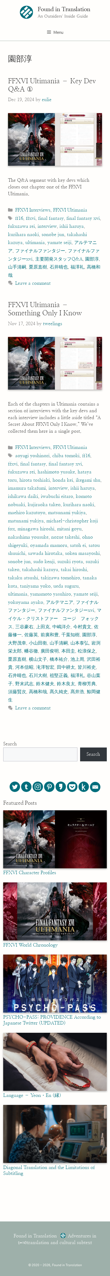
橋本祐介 (59, 659)
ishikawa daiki (23, 496)
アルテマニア (59, 602)
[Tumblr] (26, 787)
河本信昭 (24, 667)
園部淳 (92, 259)
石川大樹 (38, 675)
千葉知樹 (70, 635)
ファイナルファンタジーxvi (66, 610)
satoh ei (78, 545)
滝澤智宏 (45, 667)
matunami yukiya (26, 521)
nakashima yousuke (28, 537)
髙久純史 (59, 691)
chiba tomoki (66, 455)
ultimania (35, 242)
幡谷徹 (31, 651)
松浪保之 (87, 651)
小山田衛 (38, 643)
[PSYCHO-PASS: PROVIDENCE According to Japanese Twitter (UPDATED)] (55, 1011)
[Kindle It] (83, 787)
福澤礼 (77, 267)
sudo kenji (44, 561)
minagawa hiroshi (36, 529)
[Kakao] (61, 787)
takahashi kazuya (40, 569)
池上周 (77, 659)
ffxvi (31, 218)
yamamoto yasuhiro (50, 594)
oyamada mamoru (48, 545)
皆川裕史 (87, 667)
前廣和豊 (50, 635)
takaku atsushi (23, 578)
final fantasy (51, 218)
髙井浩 (77, 691)
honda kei (63, 480)
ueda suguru (66, 586)
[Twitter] (15, 787)
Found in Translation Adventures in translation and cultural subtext (55, 1239)
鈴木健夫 (45, 684)
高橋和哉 (38, 691)
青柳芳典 (87, 684)
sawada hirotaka (45, 553)
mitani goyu (69, 529)
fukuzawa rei (21, 226)
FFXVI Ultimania (70, 210)
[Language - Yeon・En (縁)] (55, 1089)
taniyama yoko (35, 586)
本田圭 (68, 651)
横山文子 (38, 659)
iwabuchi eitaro (57, 496)
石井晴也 (59, 267)
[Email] (95, 787)
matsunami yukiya (67, 512)
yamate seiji (60, 242)
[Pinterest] (49, 787)
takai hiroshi (74, 569)
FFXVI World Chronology (30, 945)
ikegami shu (88, 480)
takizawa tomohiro (60, 578)
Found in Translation (64, 9)
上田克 (43, 627)
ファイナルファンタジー (40, 251)
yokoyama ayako (25, 602)
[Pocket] (72, 787)
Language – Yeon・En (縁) (32, 1095)
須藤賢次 (17, 691)
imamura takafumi (27, 488)
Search (10, 744)
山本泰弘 (79, 643)
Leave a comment (33, 283)
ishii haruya (72, 226)
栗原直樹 (38, 267)
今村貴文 (82, 627)
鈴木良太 (66, 684)
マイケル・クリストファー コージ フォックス (54, 618)
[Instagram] (38, 787)
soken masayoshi (82, 553)
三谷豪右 (24, 627)
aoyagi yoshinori (32, 455)
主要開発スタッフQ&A (58, 259)
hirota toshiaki (34, 480)
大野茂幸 (17, 643)
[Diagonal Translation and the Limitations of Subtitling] (55, 1161)
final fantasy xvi (83, 218)
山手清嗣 (17, 267)
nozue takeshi (65, 537)
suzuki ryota (70, 561)
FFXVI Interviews (32, 210)
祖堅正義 (59, 675)
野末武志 (24, 684)
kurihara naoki (23, 234)
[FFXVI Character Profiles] (55, 867)
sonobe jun (53, 234)
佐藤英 (31, 635)
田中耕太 (66, 667)
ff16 (19, 218)
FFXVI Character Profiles (29, 872)
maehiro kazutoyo (26, 512)
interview (47, 226)
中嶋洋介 (61, 627)
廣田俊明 (50, 651)
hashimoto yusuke (56, 472)
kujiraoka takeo (44, 504)
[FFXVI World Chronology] (55, 939)
